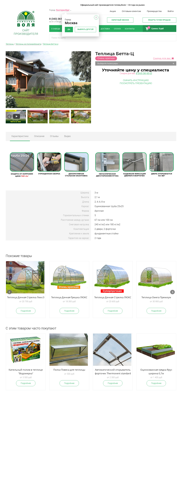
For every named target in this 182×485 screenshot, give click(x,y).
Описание (39, 136)
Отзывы (54, 136)
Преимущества (154, 11)
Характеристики (19, 136)
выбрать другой (85, 29)
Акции (113, 11)
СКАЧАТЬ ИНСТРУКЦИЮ (136, 80)
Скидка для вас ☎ (163, 58)
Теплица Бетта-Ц (50, 44)
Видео (67, 136)
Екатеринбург (63, 10)
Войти (171, 11)
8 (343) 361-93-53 (59, 18)
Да (69, 29)
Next (87, 116)
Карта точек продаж (159, 20)
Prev (9, 116)
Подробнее (26, 311)
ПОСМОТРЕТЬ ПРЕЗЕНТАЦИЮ (136, 83)
